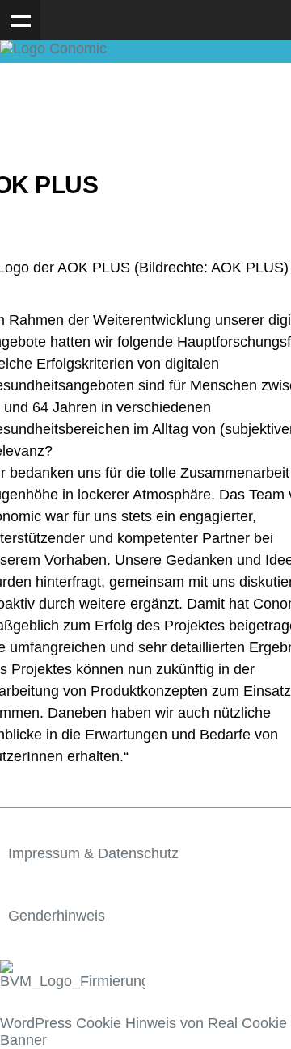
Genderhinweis (56, 916)
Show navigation (20, 20)
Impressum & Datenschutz (93, 853)
